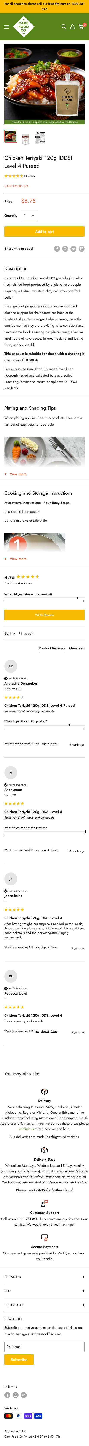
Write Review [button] (44, 614)
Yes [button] (37, 744)
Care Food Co (16, 186)
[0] (81, 26)
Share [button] (54, 744)
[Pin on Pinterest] (65, 248)
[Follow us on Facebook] (7, 1395)
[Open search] (64, 26)
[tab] (52, 649)
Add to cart (44, 231)
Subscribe (19, 1359)
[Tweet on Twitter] (73, 248)
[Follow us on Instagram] (16, 1395)
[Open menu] (6, 27)
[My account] (72, 26)
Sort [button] (8, 633)
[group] (44, 577)
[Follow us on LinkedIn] (24, 1395)
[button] (44, 176)
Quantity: (11, 215)
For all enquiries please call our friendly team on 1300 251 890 (44, 6)
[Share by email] (82, 248)
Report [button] (45, 744)
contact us (26, 1128)
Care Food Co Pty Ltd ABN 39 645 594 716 (32, 1436)
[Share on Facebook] (57, 248)
